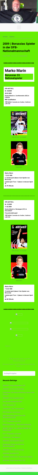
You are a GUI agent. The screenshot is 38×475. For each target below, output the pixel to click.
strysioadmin (23, 56)
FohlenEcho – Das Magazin (11, 437)
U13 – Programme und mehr (12, 434)
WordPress (29, 468)
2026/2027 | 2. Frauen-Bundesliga (13, 389)
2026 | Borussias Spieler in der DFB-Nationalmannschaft (14, 417)
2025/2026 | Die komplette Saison (13, 441)
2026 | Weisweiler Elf (9, 405)
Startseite (5, 36)
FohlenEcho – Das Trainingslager (13, 408)
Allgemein (11, 36)
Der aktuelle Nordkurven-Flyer (12, 401)
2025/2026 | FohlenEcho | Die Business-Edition (17, 457)
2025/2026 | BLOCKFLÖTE (11, 453)
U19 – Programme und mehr (12, 421)
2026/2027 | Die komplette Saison (13, 398)
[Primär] (19, 27)
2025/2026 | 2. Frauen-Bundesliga (13, 450)
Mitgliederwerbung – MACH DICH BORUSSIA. (17, 425)
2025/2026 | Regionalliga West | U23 (14, 460)
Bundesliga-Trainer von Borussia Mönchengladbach (13, 445)
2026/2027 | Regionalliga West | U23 (14, 385)
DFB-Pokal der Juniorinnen (11, 412)
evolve (7, 468)
